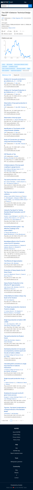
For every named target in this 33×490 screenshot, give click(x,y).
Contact (16, 477)
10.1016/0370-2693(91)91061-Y (13, 417)
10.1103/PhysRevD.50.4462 (11, 176)
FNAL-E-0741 (11, 28)
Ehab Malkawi (7, 169)
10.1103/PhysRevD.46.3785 (11, 345)
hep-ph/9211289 (8, 402)
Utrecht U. (23, 181)
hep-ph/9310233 (8, 186)
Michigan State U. (16, 169)
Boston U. (17, 245)
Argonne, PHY (19, 18)
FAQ (17, 448)
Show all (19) (26, 70)
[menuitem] (25, 2)
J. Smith (18, 181)
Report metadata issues (16, 453)
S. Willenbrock (19, 382)
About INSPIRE (16, 432)
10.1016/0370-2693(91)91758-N (13, 316)
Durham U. (12, 382)
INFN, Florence (16, 196)
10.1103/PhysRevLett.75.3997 (12, 150)
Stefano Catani (8, 196)
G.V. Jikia (6, 324)
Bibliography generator (16, 461)
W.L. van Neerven (8, 183)
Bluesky (16, 472)
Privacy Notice (16, 437)
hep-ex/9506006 (8, 148)
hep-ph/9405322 (8, 174)
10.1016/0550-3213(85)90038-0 (13, 266)
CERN (21, 198)
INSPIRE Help (16, 450)
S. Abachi (16, 119)
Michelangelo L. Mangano (12, 198)
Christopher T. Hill (8, 413)
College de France (14, 355)
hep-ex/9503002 (11, 112)
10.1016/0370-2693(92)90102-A (13, 332)
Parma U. (8, 201)
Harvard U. (12, 248)
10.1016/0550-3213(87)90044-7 (13, 292)
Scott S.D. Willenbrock (9, 274)
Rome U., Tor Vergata (15, 311)
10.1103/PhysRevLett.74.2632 (12, 124)
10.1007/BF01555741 (10, 360)
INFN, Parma (23, 199)
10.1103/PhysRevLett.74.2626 (12, 114)
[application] (16, 49)
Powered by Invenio (16, 485)
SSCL (22, 216)
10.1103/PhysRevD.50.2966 (11, 86)
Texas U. (18, 274)
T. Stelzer (6, 382)
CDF (3, 18)
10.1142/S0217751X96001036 (15, 161)
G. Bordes (6, 355)
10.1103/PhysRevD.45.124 (11, 223)
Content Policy (16, 434)
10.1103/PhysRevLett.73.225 (11, 99)
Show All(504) (27, 18)
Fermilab (21, 119)
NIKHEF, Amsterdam (11, 371)
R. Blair (13, 18)
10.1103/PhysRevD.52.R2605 (11, 136)
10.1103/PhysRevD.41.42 (10, 303)
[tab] (6, 75)
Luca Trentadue (16, 199)
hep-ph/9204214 (12, 255)
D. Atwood (6, 232)
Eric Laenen (7, 181)
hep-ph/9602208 (8, 204)
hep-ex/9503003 (11, 123)
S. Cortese (6, 311)
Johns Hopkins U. (16, 219)
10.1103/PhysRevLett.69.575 (11, 257)
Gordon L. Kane (8, 216)
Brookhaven (13, 232)
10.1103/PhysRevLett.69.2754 (12, 237)
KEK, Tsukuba (21, 107)
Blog (16, 470)
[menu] (25, 2)
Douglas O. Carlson (9, 397)
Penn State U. (12, 217)
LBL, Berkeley (14, 263)
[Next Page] (23, 421)
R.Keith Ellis (7, 340)
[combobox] (18, 5)
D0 (5, 119)
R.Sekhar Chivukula (9, 245)
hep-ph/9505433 (8, 387)
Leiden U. (16, 183)
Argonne (12, 300)
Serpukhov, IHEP (13, 324)
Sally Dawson (7, 263)
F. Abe (16, 83)
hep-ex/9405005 (8, 97)
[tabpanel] (16, 250)
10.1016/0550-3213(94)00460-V (13, 374)
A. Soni (16, 234)
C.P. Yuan (19, 217)
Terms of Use (16, 439)
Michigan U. (15, 216)
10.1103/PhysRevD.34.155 (11, 279)
